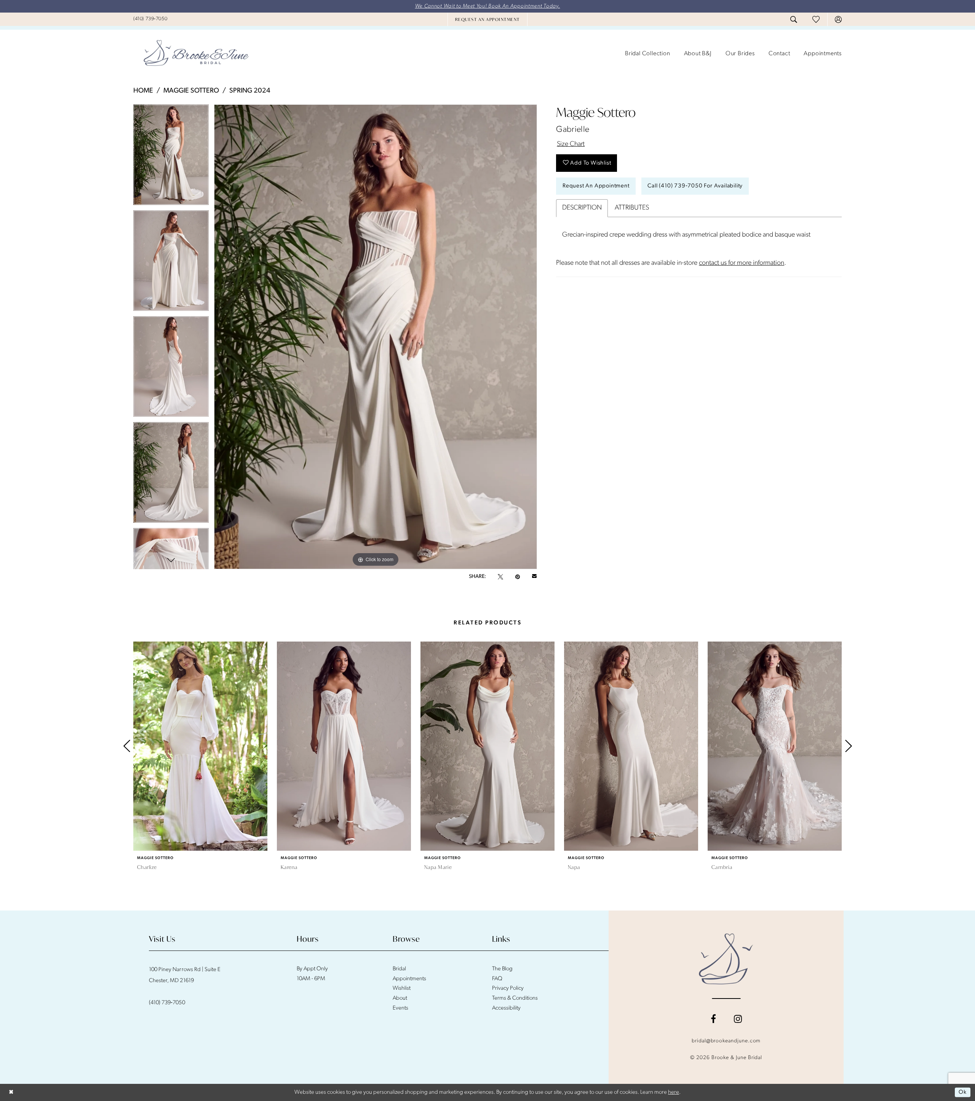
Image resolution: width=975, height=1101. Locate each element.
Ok (963, 1092)
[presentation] (200, 746)
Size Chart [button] (571, 144)
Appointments (409, 979)
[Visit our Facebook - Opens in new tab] (713, 1018)
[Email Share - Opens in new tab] (534, 577)
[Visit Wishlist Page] (816, 19)
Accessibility (506, 1008)
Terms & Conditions (515, 998)
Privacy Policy (508, 988)
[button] (838, 19)
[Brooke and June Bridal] (726, 958)
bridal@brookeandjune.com (726, 1041)
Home (143, 91)
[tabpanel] (171, 157)
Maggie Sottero (191, 91)
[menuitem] (150, 19)
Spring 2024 (249, 91)
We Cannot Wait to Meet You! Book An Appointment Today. (487, 6)
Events (400, 1008)
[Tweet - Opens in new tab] (500, 577)
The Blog (502, 969)
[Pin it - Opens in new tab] (517, 577)
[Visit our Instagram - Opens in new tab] (738, 1018)
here (673, 1092)
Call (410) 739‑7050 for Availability (695, 186)
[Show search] (794, 19)
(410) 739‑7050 (167, 1003)
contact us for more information (741, 263)
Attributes (632, 208)
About (400, 998)
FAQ (497, 979)
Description (582, 208)
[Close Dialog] (11, 1092)
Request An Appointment (596, 186)
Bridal (399, 969)
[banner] (196, 54)
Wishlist (402, 988)
